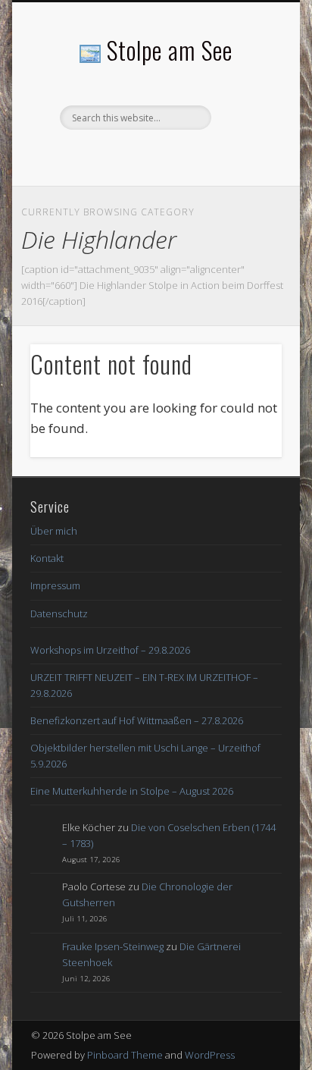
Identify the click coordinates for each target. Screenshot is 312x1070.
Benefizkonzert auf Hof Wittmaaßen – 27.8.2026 (136, 720)
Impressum (55, 585)
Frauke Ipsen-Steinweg (113, 946)
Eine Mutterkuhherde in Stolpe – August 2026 (131, 791)
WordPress (210, 1055)
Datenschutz (59, 613)
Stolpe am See (169, 49)
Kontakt (47, 558)
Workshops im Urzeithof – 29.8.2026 (110, 650)
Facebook (154, 155)
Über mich (53, 531)
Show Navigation (244, 136)
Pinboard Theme (125, 1055)
